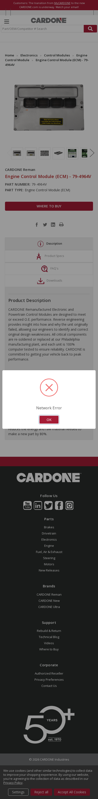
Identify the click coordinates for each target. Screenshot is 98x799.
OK (49, 419)
